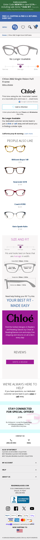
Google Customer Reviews (29, 102)
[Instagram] (8, 511)
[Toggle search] (30, 27)
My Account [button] (7, 463)
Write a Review (7, 85)
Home (4, 35)
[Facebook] (16, 511)
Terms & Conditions (17, 424)
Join (20, 417)
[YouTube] (32, 511)
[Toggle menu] (4, 27)
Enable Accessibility (20, 2)
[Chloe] (29, 91)
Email (29, 443)
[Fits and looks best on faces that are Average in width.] (20, 70)
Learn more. (28, 134)
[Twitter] (24, 511)
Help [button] (4, 470)
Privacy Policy (27, 422)
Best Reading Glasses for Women (14, 454)
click (32, 394)
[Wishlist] (23, 27)
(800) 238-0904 (11, 443)
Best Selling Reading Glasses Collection (17, 456)
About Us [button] (6, 477)
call (15, 123)
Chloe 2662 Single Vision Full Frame (20, 35)
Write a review (20, 362)
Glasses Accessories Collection (14, 452)
